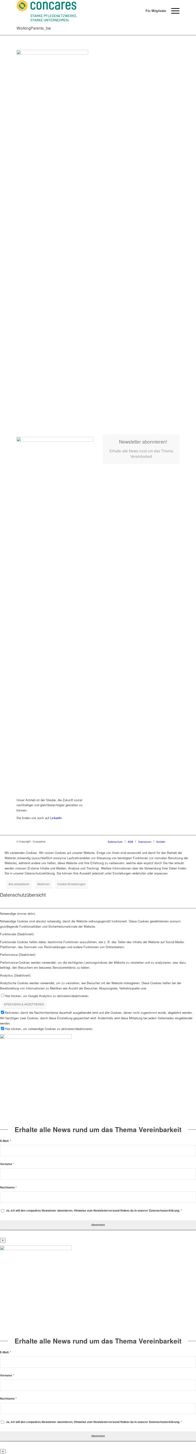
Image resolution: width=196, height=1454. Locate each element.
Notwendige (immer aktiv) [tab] (17, 913)
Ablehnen (43, 884)
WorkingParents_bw (33, 28)
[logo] (46, 10)
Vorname (7, 1164)
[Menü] (173, 10)
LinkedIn (55, 818)
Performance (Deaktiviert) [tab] (17, 954)
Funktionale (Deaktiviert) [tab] (17, 934)
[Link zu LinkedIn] (176, 841)
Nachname (8, 1187)
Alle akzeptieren (18, 884)
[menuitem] (153, 10)
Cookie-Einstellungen (71, 884)
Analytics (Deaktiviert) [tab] (15, 975)
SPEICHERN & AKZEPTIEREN (24, 1004)
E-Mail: (5, 1141)
